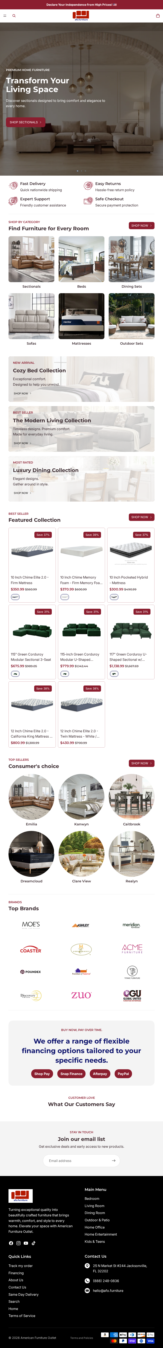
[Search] (14, 15)
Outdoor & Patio (97, 1220)
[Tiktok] (33, 1243)
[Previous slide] (6, 99)
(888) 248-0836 (106, 1281)
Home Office (95, 1227)
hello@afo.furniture (108, 1290)
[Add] (47, 643)
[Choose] (47, 566)
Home (13, 1309)
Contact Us (17, 1287)
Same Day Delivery (23, 1294)
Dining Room (95, 1213)
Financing (16, 1273)
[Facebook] (11, 1243)
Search (14, 1301)
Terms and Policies (81, 1337)
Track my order (20, 1266)
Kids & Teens (95, 1241)
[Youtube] (25, 1243)
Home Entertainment (101, 1234)
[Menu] (5, 16)
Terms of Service (21, 1316)
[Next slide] (156, 99)
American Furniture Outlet (38, 1337)
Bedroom (92, 1198)
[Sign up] (113, 1160)
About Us (15, 1280)
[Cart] (158, 15)
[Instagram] (18, 1243)
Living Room (94, 1206)
